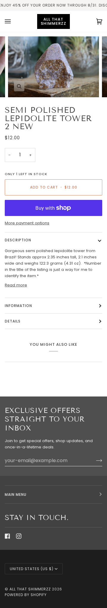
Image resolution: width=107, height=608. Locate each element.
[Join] (94, 460)
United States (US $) (32, 568)
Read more (16, 285)
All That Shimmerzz (31, 589)
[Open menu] (14, 21)
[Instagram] (18, 536)
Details (13, 321)
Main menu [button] (15, 494)
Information (18, 305)
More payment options (27, 223)
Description (18, 240)
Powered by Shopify (26, 594)
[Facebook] (7, 536)
